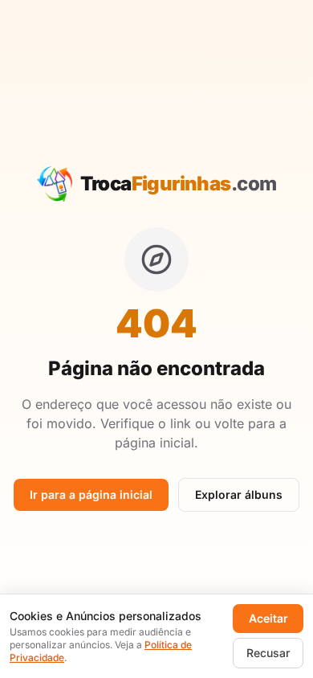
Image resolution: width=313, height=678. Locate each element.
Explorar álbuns (239, 494)
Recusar (268, 653)
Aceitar (268, 618)
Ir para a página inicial (91, 494)
